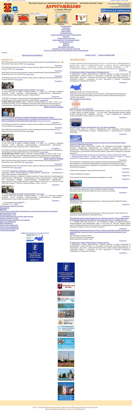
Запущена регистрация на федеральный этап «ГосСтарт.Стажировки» (93, 127)
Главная (8, 0)
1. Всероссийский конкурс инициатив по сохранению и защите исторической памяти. (98, 155)
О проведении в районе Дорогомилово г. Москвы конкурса (89, 72)
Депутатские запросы (66, 42)
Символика (66, 28)
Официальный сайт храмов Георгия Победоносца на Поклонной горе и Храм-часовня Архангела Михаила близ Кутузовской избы (66, 397)
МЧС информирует (6, 223)
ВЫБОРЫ (3, 209)
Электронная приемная (7, 230)
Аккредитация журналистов (9, 228)
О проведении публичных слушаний (21, 171)
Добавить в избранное (115, 0)
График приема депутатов (66, 38)
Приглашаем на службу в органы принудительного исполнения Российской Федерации (99, 187)
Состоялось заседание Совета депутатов (22, 89)
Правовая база (4, 208)
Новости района (31, 64)
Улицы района (66, 29)
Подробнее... (123, 70)
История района (66, 26)
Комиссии (66, 45)
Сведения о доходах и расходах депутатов (66, 49)
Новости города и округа (44, 121)
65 (15, 204)
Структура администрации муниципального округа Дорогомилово (66, 50)
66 (17, 204)
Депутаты (66, 36)
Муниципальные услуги (8, 215)
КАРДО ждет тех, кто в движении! (81, 109)
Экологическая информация (9, 227)
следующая (18, 202)
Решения (66, 43)
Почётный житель (66, 33)
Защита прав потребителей (9, 225)
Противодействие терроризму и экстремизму (15, 220)
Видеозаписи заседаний (66, 47)
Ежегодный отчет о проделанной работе (66, 40)
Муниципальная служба (8, 213)
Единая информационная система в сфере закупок (16, 216)
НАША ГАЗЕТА (90, 55)
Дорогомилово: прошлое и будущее (11, 206)
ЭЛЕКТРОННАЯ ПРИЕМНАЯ (32, 55)
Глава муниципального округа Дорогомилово (66, 35)
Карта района (66, 31)
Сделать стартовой (124, 0)
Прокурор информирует (8, 221)
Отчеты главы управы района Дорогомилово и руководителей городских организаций (28, 211)
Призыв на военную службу (9, 218)
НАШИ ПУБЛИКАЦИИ (106, 55)
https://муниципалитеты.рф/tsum (80, 99)
